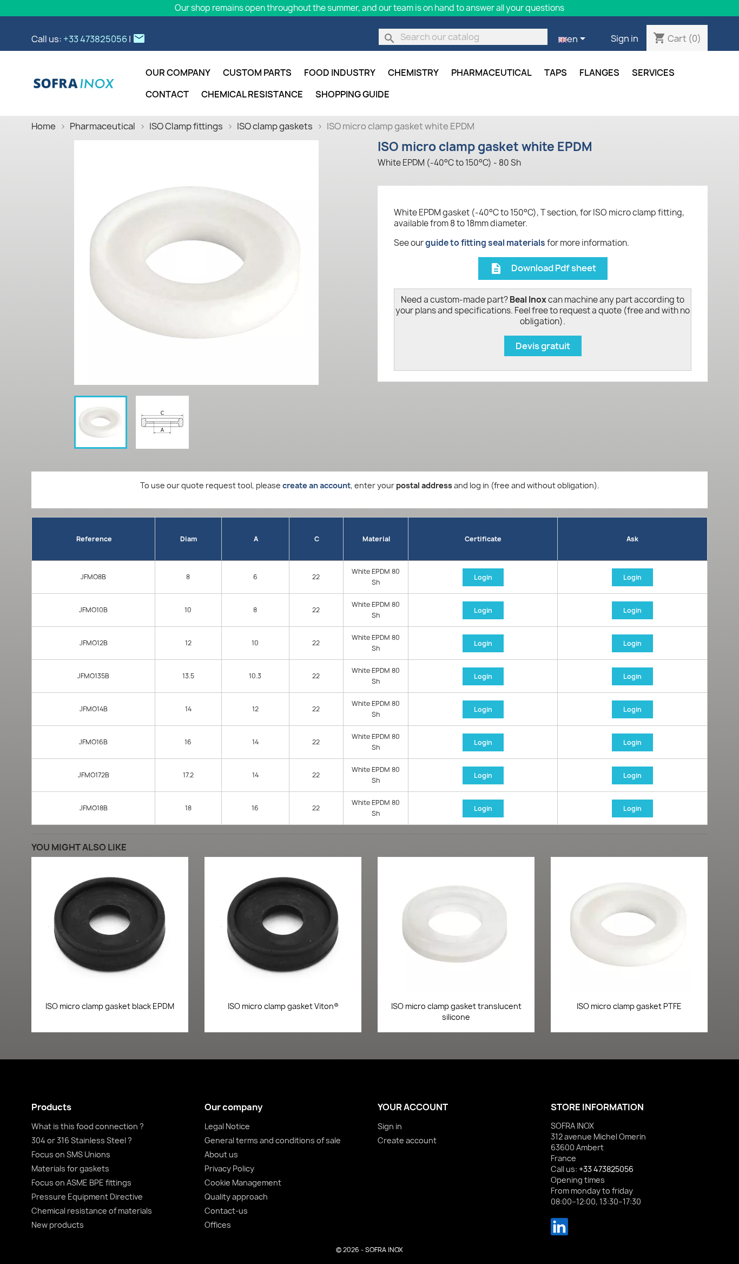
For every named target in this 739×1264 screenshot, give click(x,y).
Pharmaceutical (491, 72)
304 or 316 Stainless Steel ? (81, 1140)
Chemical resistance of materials (91, 1211)
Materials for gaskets (70, 1168)
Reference (94, 538)
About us (221, 1154)
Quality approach (236, 1196)
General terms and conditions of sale (272, 1140)
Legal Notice (227, 1126)
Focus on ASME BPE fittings (81, 1182)
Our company (178, 72)
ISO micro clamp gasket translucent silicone (456, 1011)
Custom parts (257, 72)
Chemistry (413, 72)
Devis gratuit (543, 346)
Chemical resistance (252, 94)
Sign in (624, 38)
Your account (413, 1107)
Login (483, 577)
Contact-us (226, 1211)
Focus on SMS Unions (70, 1154)
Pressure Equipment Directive (87, 1196)
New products (57, 1225)
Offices (217, 1225)
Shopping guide (352, 94)
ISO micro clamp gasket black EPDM (109, 1006)
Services (653, 72)
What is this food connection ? (87, 1126)
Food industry (339, 72)
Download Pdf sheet (543, 269)
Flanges (599, 72)
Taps (555, 72)
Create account (407, 1140)
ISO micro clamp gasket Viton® (283, 1006)
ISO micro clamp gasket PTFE (629, 1006)
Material (376, 538)
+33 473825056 (95, 39)
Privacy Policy (229, 1168)
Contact (167, 94)
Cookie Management (242, 1182)
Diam (188, 538)
